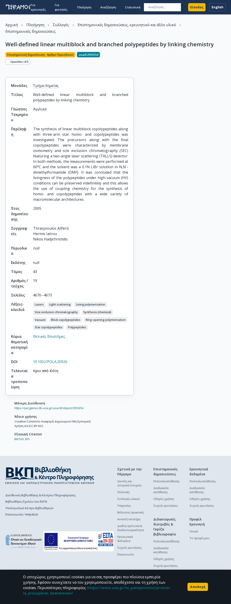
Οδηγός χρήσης (163, 499)
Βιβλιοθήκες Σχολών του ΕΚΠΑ (26, 501)
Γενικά (193, 531)
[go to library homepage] (49, 475)
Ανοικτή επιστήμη (128, 519)
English (217, 7)
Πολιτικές (123, 492)
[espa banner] (79, 541)
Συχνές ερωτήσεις (129, 548)
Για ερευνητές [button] (38, 7)
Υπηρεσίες (124, 506)
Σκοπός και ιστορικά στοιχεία (129, 483)
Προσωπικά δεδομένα (125, 539)
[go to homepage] (18, 7)
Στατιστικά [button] (132, 7)
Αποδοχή (197, 587)
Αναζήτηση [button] (108, 7)
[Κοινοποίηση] (7, 69)
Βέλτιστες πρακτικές (130, 512)
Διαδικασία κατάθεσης (161, 490)
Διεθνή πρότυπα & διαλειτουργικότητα (130, 528)
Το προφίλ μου (199, 538)
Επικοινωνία (125, 554)
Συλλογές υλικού (128, 499)
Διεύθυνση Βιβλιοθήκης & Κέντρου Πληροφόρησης (40, 495)
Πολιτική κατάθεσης (166, 481)
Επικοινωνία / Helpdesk (21, 514)
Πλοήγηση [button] (84, 7)
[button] (39, 304)
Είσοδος (196, 7)
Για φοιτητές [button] (61, 7)
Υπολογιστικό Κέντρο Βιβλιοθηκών (29, 508)
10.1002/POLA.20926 (50, 361)
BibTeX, (19, 439)
